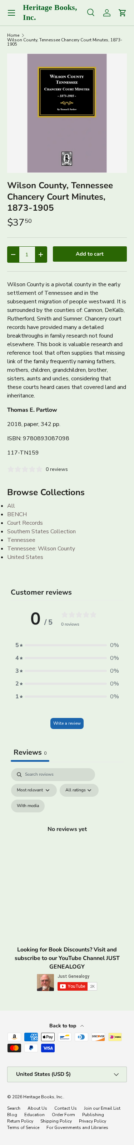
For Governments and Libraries (77, 1127)
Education (34, 1115)
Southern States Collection (41, 531)
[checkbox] (28, 806)
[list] (67, 113)
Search (13, 1108)
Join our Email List (102, 1108)
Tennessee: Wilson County (41, 549)
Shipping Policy (56, 1121)
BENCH (17, 514)
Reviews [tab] (30, 752)
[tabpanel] (67, 837)
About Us (37, 1108)
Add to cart (90, 253)
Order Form (63, 1115)
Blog (12, 1115)
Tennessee (21, 540)
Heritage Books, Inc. (43, 1097)
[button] (67, 645)
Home (13, 35)
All (11, 506)
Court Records (25, 523)
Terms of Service (23, 1127)
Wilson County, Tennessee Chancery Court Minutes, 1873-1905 (64, 42)
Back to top (63, 1025)
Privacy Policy (92, 1121)
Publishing (93, 1115)
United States (25, 557)
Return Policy (20, 1121)
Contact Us (65, 1108)
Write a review (67, 723)
